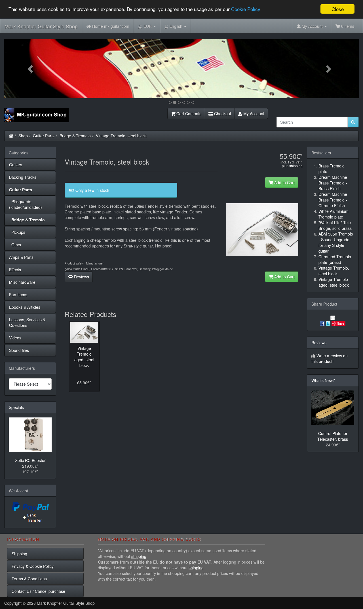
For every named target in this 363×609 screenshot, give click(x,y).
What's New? (323, 380)
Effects (15, 269)
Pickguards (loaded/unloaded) (25, 204)
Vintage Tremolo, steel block (121, 135)
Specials (16, 407)
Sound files (19, 350)
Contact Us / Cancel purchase (38, 591)
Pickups (17, 232)
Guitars (15, 164)
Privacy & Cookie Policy (33, 566)
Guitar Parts (43, 135)
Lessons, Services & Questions (27, 322)
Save (340, 323)
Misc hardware (22, 282)
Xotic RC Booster (30, 460)
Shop (23, 135)
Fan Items (18, 294)
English (174, 26)
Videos (15, 338)
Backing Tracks (22, 177)
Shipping (19, 553)
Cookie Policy (245, 9)
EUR (145, 26)
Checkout (222, 113)
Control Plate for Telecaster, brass (332, 436)
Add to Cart (284, 182)
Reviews (81, 277)
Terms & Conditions (29, 578)
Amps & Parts (21, 257)
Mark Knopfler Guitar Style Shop (41, 26)
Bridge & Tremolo (75, 135)
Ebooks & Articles (24, 307)
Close (338, 8)
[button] (31, 68)
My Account (253, 113)
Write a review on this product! (329, 358)
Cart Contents (188, 113)
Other (15, 244)
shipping (296, 165)
